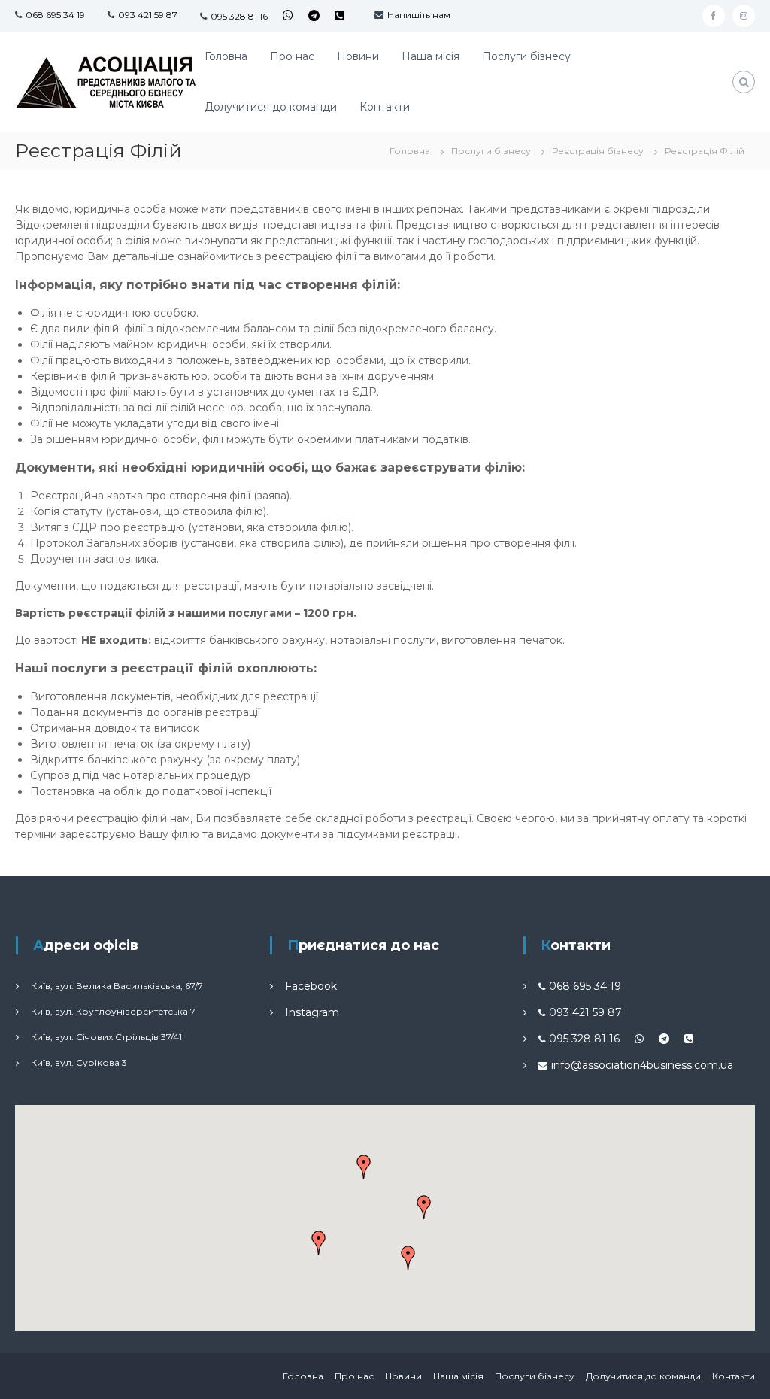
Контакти (384, 107)
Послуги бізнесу (526, 56)
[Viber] (339, 15)
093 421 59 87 (147, 14)
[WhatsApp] (288, 15)
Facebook (311, 986)
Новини (358, 56)
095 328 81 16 (239, 16)
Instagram (312, 1012)
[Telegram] (314, 15)
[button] (408, 1258)
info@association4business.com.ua (642, 1065)
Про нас (292, 56)
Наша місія (430, 56)
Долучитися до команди (271, 107)
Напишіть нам (418, 14)
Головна (226, 56)
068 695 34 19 (55, 14)
